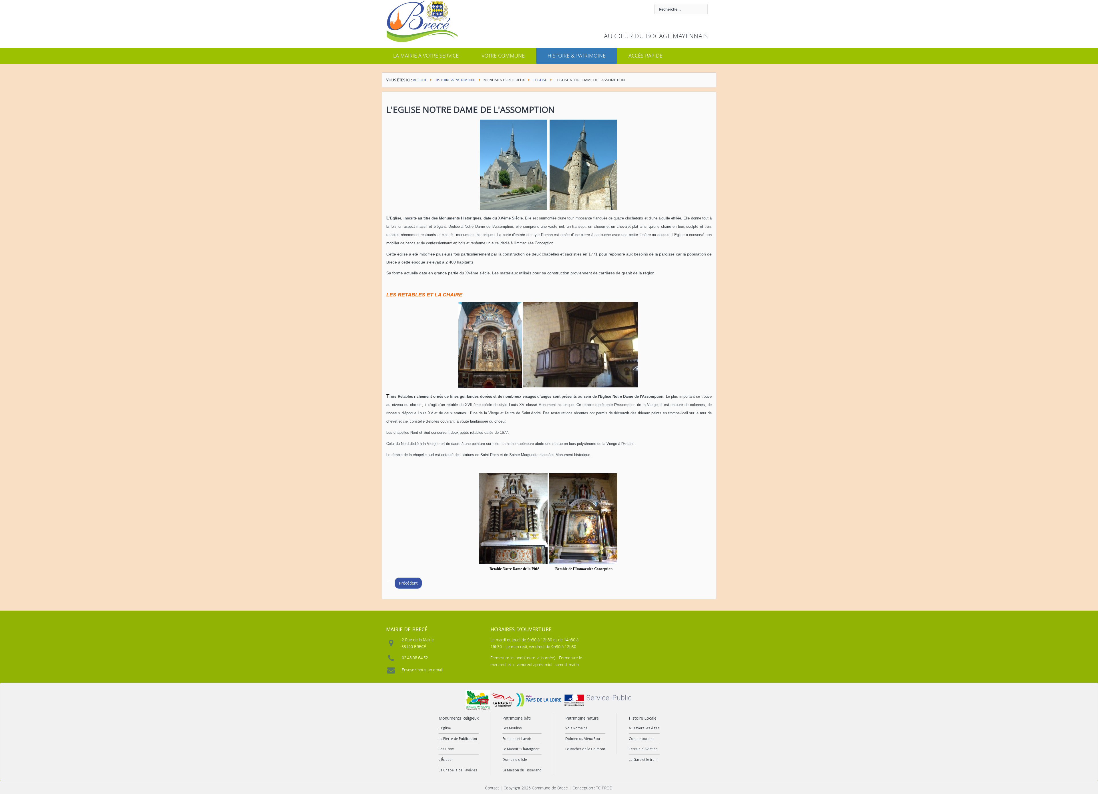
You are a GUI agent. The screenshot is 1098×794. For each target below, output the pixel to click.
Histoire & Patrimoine (577, 55)
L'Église (540, 79)
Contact (492, 788)
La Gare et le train (643, 759)
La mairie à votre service (426, 55)
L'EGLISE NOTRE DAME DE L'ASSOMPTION (470, 109)
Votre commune (503, 55)
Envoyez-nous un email (422, 669)
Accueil (420, 79)
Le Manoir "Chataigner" (521, 749)
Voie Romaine (576, 728)
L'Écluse (445, 759)
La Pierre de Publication (458, 738)
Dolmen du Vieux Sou (582, 738)
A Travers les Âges (644, 728)
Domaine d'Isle (514, 759)
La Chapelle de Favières (458, 770)
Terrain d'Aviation (643, 749)
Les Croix (446, 749)
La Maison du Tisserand (522, 770)
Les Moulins (512, 728)
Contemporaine (642, 738)
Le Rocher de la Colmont (585, 749)
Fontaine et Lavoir (516, 738)
